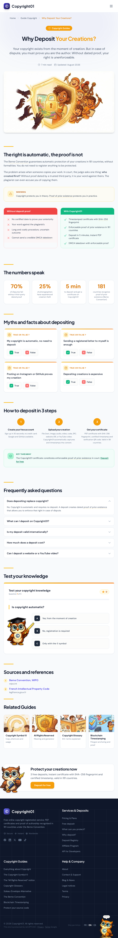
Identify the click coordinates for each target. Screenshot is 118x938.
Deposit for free (42, 785)
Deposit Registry (70, 840)
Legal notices (68, 885)
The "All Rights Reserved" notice (19, 880)
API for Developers (71, 851)
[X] (15, 840)
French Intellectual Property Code (29, 688)
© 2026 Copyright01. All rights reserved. (23, 923)
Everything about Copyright (17, 869)
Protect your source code (16, 907)
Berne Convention (18, 161)
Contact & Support (71, 874)
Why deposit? (69, 834)
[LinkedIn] (10, 840)
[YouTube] (20, 840)
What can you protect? (73, 829)
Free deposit (68, 823)
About (65, 869)
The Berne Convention (15, 896)
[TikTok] (25, 840)
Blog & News (68, 880)
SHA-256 (103, 219)
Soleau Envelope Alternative (17, 891)
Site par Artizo (74, 925)
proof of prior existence (79, 458)
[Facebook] (5, 840)
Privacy (65, 896)
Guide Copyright (29, 18)
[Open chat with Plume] (106, 928)
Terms (65, 891)
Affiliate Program (70, 845)
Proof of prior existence (61, 196)
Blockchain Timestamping (16, 902)
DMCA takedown (44, 237)
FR (85, 925)
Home (13, 18)
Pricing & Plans (69, 818)
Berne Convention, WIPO (23, 680)
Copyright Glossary (13, 885)
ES (95, 925)
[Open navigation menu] (111, 6)
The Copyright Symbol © (16, 874)
